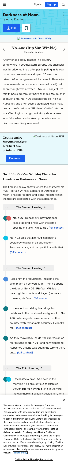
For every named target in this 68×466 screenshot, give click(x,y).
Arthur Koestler (14, 19)
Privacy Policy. (20, 452)
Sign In (37, 4)
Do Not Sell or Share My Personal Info (34, 459)
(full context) (57, 228)
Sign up (51, 4)
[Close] (64, 400)
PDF (13, 28)
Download (15, 158)
